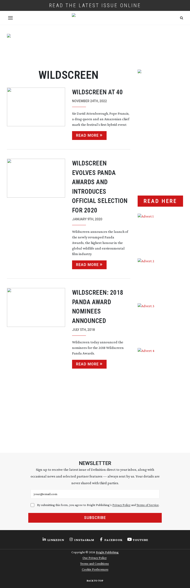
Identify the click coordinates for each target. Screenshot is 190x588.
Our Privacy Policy (94, 558)
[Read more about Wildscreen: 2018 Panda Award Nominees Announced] (36, 328)
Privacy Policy (121, 505)
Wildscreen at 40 (97, 92)
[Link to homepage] (95, 17)
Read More (87, 135)
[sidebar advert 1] (160, 232)
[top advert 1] (95, 47)
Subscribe (95, 517)
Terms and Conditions (94, 563)
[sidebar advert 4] (160, 393)
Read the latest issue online (95, 5)
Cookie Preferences (95, 569)
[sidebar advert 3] (160, 322)
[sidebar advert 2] (160, 277)
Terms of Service (147, 505)
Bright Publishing (107, 552)
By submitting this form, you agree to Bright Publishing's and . (98, 505)
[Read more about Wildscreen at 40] (36, 114)
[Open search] (181, 18)
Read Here (160, 201)
